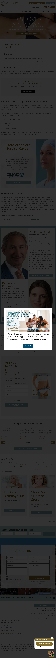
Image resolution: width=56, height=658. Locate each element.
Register (28, 346)
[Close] (51, 310)
